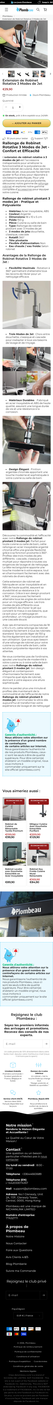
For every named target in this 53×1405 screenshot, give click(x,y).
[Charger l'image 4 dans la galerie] (36, 74)
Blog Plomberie (16, 1263)
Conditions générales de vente (28, 1366)
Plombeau (8, 16)
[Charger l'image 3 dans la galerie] (27, 74)
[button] (6, 9)
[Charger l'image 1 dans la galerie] (11, 74)
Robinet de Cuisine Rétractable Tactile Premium (14, 827)
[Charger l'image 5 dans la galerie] (44, 74)
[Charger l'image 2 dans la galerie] (19, 74)
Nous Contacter (16, 1243)
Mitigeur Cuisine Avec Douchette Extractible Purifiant (38, 827)
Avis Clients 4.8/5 (17, 1257)
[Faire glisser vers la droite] (50, 74)
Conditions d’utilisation (28, 1356)
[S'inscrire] (46, 1044)
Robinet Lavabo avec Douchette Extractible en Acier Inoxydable (14, 872)
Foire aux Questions (19, 1250)
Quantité (8, 100)
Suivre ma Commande (21, 1270)
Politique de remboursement (28, 1347)
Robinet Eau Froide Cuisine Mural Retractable (37, 872)
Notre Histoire (15, 1236)
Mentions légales (28, 1371)
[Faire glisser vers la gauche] (2, 74)
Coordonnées (40, 1361)
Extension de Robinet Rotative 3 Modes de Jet (24, 19)
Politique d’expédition (20, 1361)
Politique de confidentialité (28, 1352)
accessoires (25, 189)
